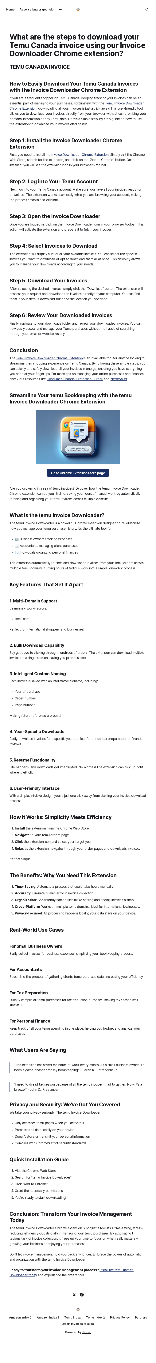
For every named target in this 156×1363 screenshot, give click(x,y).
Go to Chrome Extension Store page (78, 473)
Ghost (86, 1332)
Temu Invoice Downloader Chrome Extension (49, 358)
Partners (141, 1317)
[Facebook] (82, 1295)
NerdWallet (119, 379)
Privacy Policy (120, 1317)
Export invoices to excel (78, 1324)
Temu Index (72, 1317)
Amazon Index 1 (48, 1317)
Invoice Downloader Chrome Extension (80, 155)
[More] (61, 9)
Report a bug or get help (36, 9)
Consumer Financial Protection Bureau (75, 379)
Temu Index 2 (95, 1317)
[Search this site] (147, 9)
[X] (74, 1295)
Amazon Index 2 (20, 1317)
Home (10, 9)
